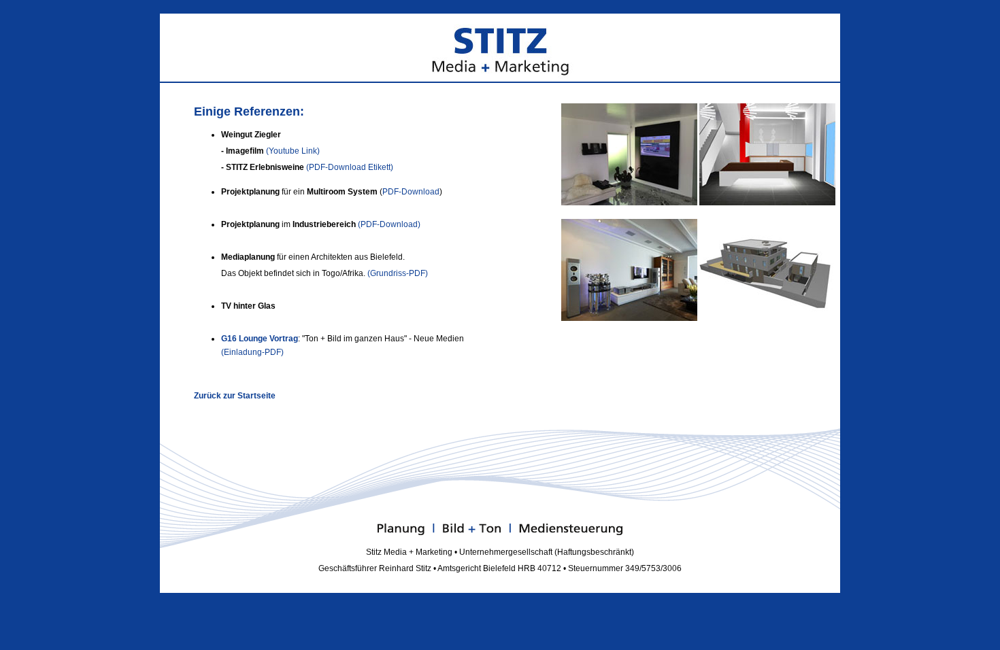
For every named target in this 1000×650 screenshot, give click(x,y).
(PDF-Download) (389, 224)
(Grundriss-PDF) (397, 273)
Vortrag (283, 338)
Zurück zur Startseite (235, 395)
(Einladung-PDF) (252, 352)
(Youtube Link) (293, 151)
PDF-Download (410, 191)
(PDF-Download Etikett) (349, 167)
